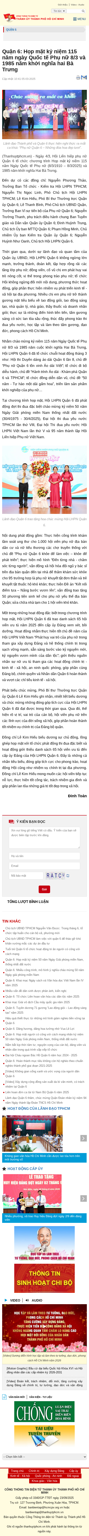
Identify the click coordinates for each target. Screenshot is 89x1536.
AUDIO (37, 1300)
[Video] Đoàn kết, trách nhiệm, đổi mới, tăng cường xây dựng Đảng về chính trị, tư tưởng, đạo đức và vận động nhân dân (44, 1384)
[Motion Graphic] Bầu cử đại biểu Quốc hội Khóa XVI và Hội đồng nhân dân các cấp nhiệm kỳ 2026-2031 (44, 1370)
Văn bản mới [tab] (17, 1397)
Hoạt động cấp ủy (25, 1169)
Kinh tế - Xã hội (20, 1476)
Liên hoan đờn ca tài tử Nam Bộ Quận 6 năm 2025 (37, 1092)
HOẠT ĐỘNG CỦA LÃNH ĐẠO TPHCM (39, 1108)
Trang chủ (17, 1470)
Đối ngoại (73, 1476)
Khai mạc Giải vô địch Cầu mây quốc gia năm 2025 (37, 1002)
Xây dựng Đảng (54, 1470)
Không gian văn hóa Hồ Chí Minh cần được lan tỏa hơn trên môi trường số (42, 1157)
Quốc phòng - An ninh (48, 1476)
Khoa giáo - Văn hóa (44, 1481)
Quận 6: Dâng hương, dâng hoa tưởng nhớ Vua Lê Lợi (39, 1028)
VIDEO (15, 1300)
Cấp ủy (73, 1470)
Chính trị (34, 1470)
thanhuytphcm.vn (34, 1526)
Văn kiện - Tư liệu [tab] (40, 1397)
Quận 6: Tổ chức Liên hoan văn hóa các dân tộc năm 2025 (42, 996)
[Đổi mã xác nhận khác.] (68, 875)
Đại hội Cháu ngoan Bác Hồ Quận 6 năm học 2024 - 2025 (41, 1055)
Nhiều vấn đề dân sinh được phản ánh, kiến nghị (35, 991)
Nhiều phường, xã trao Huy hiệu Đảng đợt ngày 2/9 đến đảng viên (43, 1218)
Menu (82, 19)
